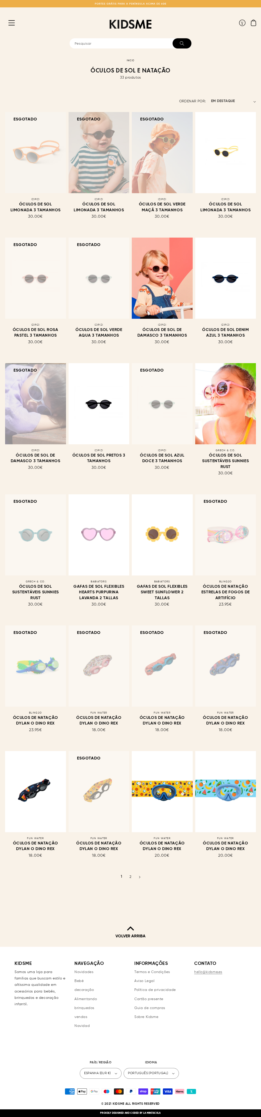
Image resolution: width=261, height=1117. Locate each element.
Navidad (82, 1026)
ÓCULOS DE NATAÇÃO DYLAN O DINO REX (35, 721)
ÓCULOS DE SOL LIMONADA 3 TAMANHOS (35, 207)
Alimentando (85, 999)
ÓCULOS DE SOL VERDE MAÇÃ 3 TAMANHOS (162, 207)
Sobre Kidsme (146, 1017)
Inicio (130, 60)
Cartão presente (148, 999)
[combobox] (130, 43)
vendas (80, 1017)
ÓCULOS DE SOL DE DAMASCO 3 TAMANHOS (162, 333)
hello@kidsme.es (208, 972)
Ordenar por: (192, 101)
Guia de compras (149, 1008)
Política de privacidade (155, 990)
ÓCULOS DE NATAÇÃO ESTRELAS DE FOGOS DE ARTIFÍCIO (225, 592)
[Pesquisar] (182, 43)
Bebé (79, 981)
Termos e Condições (152, 972)
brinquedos (84, 1008)
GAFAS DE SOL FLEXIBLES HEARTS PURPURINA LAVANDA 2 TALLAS (98, 592)
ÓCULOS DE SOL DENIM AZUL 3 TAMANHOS (225, 333)
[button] (7, 22)
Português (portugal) (148, 1073)
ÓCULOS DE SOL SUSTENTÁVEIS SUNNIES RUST (225, 461)
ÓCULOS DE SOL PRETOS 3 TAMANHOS (98, 458)
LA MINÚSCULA (152, 1113)
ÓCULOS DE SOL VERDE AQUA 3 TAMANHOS (98, 333)
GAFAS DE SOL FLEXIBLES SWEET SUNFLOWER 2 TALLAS (162, 592)
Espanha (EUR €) (97, 1073)
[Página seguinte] (139, 877)
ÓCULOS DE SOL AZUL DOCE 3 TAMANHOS (162, 458)
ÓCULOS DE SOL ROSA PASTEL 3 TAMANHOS (35, 333)
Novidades (83, 972)
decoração (84, 990)
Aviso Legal (144, 981)
